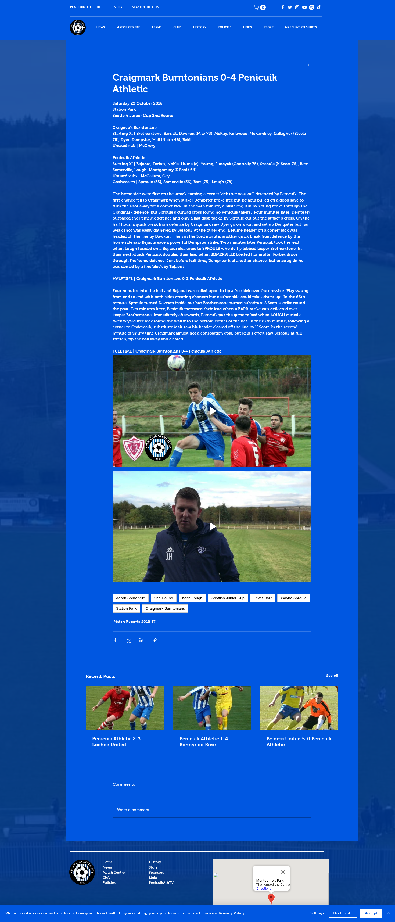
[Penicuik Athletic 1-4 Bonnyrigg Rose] (212, 708)
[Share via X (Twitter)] (128, 640)
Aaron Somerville (130, 598)
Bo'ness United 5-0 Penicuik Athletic (299, 742)
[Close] (388, 913)
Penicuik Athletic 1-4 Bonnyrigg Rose (203, 742)
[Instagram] (297, 7)
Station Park (126, 608)
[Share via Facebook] (115, 640)
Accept (371, 913)
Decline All (343, 913)
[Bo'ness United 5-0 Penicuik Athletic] (299, 708)
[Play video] (212, 411)
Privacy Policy (232, 913)
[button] (119, 7)
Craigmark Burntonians (165, 608)
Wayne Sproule (294, 598)
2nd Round (163, 598)
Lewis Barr (263, 598)
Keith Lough (192, 598)
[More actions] (308, 64)
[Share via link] (154, 640)
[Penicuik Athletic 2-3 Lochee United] (125, 708)
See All (332, 676)
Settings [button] (317, 913)
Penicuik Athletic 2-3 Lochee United (116, 742)
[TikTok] (319, 7)
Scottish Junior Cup (228, 598)
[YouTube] (304, 7)
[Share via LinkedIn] (141, 640)
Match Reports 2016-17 (135, 622)
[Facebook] (282, 7)
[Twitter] (290, 7)
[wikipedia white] (311, 7)
